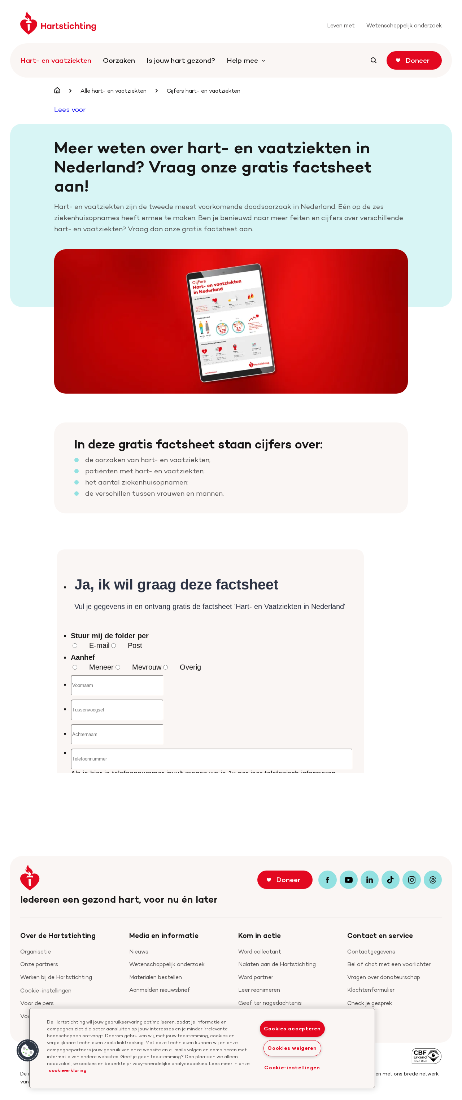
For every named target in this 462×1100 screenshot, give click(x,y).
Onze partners (39, 964)
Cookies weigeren (292, 1048)
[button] (27, 1050)
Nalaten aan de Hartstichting (277, 964)
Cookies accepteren (292, 1028)
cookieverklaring (67, 1070)
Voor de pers (37, 1003)
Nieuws (138, 951)
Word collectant (259, 951)
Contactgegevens (371, 951)
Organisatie (35, 951)
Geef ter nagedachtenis (270, 1002)
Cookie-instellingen (45, 990)
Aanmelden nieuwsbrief (159, 989)
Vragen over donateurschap (383, 977)
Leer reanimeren (259, 989)
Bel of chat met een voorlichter (389, 964)
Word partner (255, 977)
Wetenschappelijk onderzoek (167, 964)
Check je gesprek (369, 1003)
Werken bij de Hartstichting (56, 977)
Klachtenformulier (371, 989)
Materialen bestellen (155, 977)
